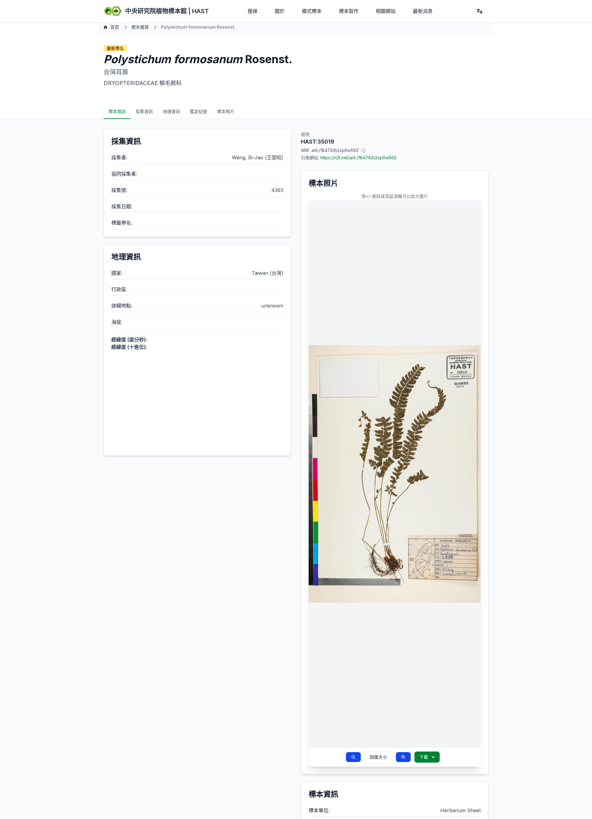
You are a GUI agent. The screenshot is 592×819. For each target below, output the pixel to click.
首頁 (114, 27)
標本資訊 (117, 111)
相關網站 (386, 11)
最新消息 (423, 11)
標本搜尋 (140, 27)
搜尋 (252, 11)
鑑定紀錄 (198, 111)
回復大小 (378, 757)
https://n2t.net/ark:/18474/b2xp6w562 (358, 157)
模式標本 (312, 11)
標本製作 (349, 11)
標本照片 (225, 111)
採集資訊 (144, 111)
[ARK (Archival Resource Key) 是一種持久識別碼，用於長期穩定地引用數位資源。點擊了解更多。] (363, 150)
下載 (423, 757)
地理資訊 (171, 111)
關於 (280, 11)
